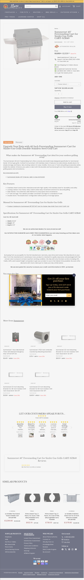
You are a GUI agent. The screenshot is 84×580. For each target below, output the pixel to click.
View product (12, 502)
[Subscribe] (68, 295)
